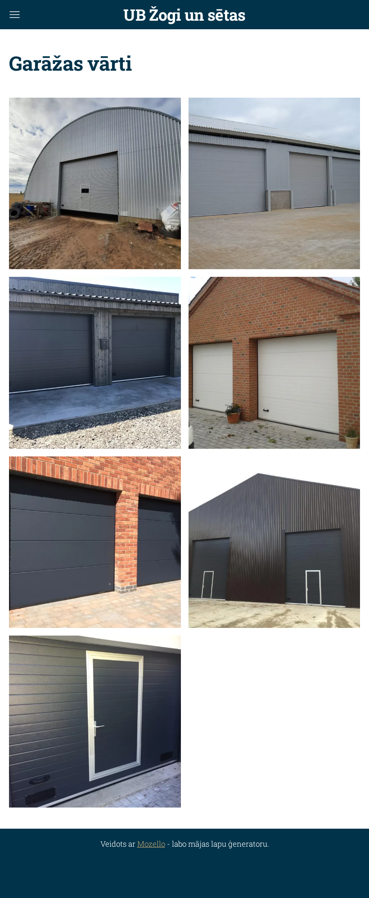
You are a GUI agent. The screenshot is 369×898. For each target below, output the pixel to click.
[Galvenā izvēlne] (14, 14)
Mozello (151, 844)
